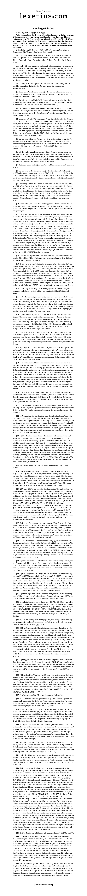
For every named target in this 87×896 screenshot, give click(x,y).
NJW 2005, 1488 (19, 780)
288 (49, 590)
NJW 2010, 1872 (48, 609)
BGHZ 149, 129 (42, 796)
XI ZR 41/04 (66, 778)
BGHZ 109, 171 (49, 794)
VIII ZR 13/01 (29, 796)
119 (58, 782)
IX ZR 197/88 (37, 794)
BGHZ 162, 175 (28, 691)
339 (43, 32)
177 (23, 32)
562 (62, 833)
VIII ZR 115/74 (30, 503)
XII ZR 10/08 (36, 609)
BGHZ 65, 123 (42, 503)
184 (33, 32)
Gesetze (47, 11)
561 (37, 624)
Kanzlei (39, 11)
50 (63, 291)
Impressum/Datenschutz (43, 885)
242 (53, 662)
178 (47, 457)
